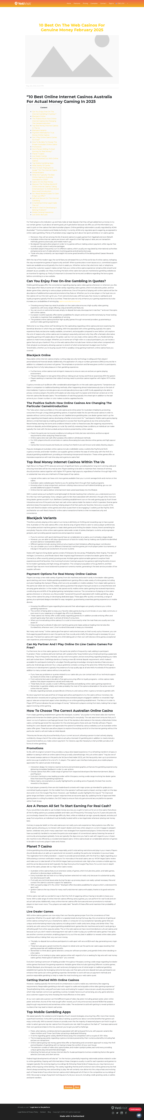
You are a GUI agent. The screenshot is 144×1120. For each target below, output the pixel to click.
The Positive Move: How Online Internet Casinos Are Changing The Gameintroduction (44, 121)
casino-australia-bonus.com (69, 301)
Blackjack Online (38, 116)
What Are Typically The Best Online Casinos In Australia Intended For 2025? (43, 177)
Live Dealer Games (39, 156)
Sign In (111, 3)
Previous (68, 1087)
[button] (139, 1115)
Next (77, 1087)
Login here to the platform (40, 1107)
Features (77, 3)
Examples (94, 3)
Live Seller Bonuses (39, 215)
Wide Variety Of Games (41, 165)
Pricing (85, 3)
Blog (49, 1112)
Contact (103, 3)
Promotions (36, 147)
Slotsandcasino (38, 172)
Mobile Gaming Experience (42, 212)
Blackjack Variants (39, 130)
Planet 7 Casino (38, 154)
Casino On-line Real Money (42, 182)
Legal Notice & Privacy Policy (28, 1112)
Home (69, 3)
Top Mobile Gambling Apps (42, 163)
